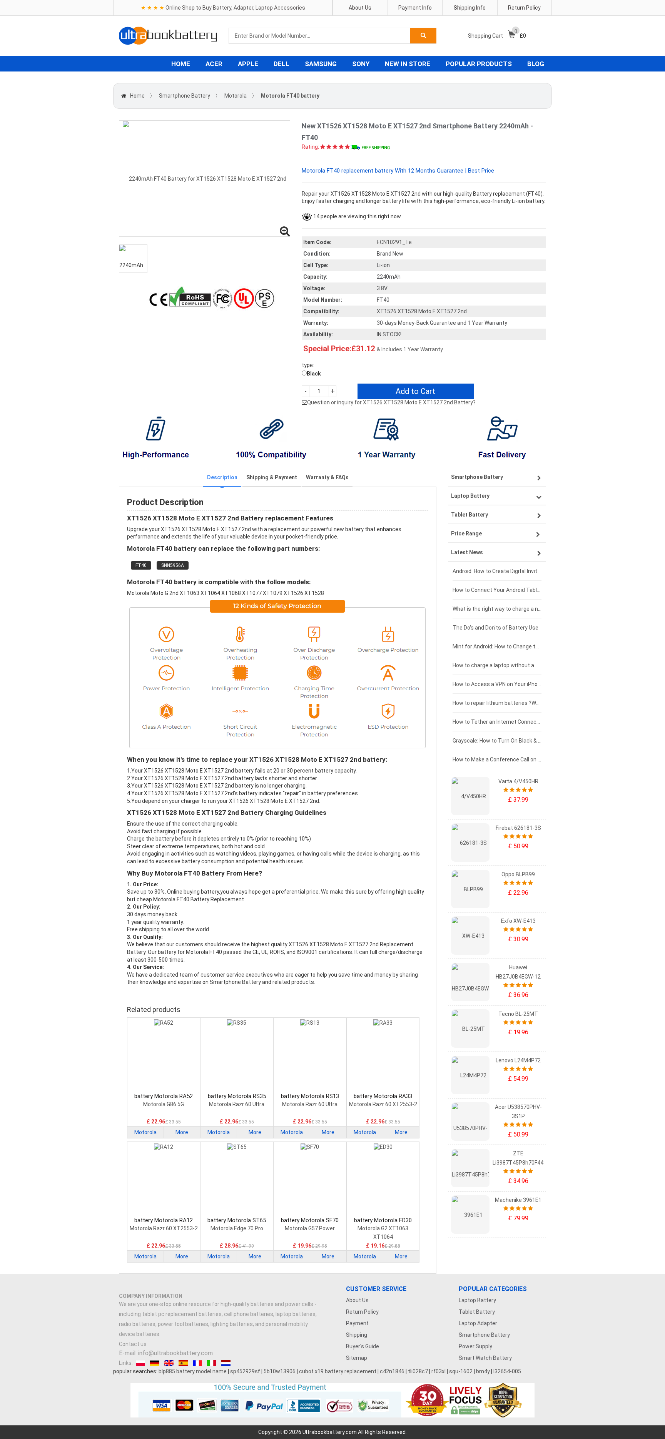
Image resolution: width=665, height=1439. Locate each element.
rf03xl (438, 1371)
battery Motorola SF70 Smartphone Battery (310, 1220)
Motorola (235, 96)
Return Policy (524, 8)
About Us (360, 8)
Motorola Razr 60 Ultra (236, 1104)
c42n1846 (392, 1371)
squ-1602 (461, 1371)
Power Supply (475, 1346)
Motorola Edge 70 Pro (237, 1228)
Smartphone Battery (184, 96)
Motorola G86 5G (163, 1104)
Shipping (356, 1335)
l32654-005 (507, 1371)
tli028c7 (418, 1371)
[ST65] (236, 1179)
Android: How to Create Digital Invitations (497, 571)
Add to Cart (415, 391)
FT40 (141, 565)
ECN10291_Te (394, 242)
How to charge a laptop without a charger (497, 665)
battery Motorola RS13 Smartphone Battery (310, 1096)
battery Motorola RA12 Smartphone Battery (163, 1220)
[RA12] (163, 1179)
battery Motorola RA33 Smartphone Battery (383, 1096)
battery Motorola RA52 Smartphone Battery (163, 1096)
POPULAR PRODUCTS (479, 64)
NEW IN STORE (407, 64)
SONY (360, 64)
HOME (180, 64)
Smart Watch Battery (485, 1358)
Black (314, 374)
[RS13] (309, 1055)
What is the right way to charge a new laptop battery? (497, 609)
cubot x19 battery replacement (337, 1371)
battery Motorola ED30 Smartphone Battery (383, 1220)
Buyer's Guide (362, 1346)
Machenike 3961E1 (518, 1200)
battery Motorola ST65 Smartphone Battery (236, 1220)
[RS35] (236, 1055)
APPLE (248, 64)
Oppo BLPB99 (518, 874)
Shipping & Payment (271, 477)
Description (222, 477)
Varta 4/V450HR (518, 781)
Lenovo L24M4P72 (518, 1060)
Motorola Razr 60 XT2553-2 (383, 1104)
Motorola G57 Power (310, 1228)
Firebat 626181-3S (518, 828)
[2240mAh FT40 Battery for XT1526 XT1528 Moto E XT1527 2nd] (204, 178)
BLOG (535, 64)
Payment (357, 1323)
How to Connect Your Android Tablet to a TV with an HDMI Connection (497, 590)
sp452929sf (245, 1371)
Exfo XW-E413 (518, 921)
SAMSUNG (321, 64)
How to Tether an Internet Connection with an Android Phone (497, 722)
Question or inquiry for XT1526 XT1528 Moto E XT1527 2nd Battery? (391, 402)
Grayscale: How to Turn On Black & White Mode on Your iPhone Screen (497, 741)
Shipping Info (470, 8)
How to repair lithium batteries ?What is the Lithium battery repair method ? (497, 703)
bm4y (483, 1371)
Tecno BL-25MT (518, 1014)
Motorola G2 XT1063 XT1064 (383, 1232)
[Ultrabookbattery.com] (168, 36)
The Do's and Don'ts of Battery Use (495, 628)
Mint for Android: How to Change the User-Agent (497, 646)
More (181, 1132)
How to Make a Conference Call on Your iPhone (497, 759)
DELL (281, 64)
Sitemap (356, 1358)
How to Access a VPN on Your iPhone (497, 684)
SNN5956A (172, 565)
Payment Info (415, 8)
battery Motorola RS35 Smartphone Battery (237, 1096)
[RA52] (163, 1055)
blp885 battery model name (193, 1371)
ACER (214, 64)
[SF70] (309, 1179)
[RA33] (383, 1055)
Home (137, 96)
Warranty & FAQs (327, 477)
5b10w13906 (280, 1371)
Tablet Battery (477, 1312)
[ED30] (383, 1179)
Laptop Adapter (478, 1323)
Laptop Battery (477, 1300)
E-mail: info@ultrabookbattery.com (166, 1353)
